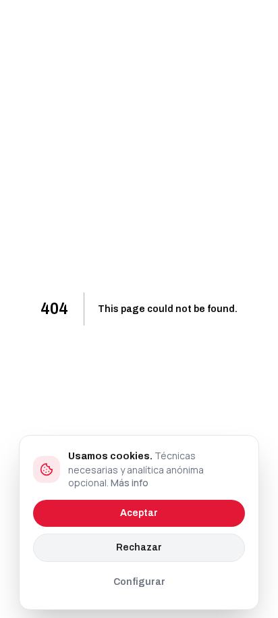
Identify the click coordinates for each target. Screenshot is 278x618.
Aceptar (139, 513)
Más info (129, 482)
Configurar (139, 582)
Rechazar (139, 547)
